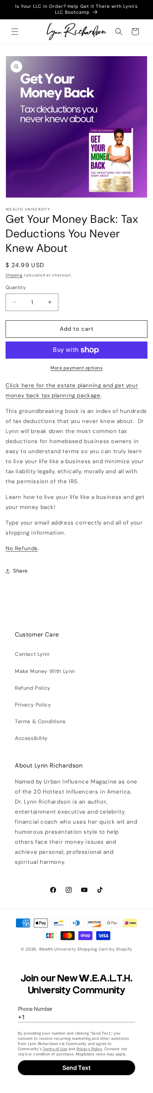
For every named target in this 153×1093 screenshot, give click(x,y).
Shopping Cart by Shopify (104, 949)
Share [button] (20, 570)
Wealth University (57, 949)
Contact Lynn (32, 654)
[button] (15, 31)
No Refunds (22, 548)
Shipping (14, 275)
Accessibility (31, 738)
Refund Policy (33, 688)
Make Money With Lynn (45, 671)
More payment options (76, 368)
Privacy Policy (33, 704)
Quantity (16, 287)
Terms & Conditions (40, 721)
